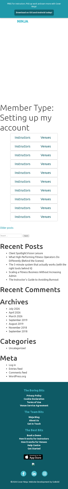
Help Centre (34, 445)
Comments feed (18, 372)
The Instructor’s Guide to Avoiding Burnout (34, 279)
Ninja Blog (34, 417)
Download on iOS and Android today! (34, 12)
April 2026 (15, 312)
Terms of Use (34, 402)
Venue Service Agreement (34, 405)
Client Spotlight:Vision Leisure (26, 253)
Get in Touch (34, 424)
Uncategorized (17, 348)
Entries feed (15, 368)
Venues (46, 137)
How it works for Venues (34, 442)
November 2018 (18, 327)
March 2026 (15, 316)
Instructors (22, 137)
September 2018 (18, 331)
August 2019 (16, 323)
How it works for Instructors (34, 438)
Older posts (6, 227)
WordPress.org (17, 376)
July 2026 (14, 308)
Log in (12, 365)
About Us (34, 420)
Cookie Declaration (34, 399)
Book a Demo (34, 435)
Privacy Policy (34, 395)
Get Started (34, 448)
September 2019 (18, 320)
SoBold (56, 482)
